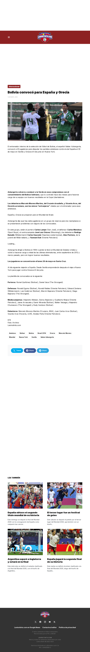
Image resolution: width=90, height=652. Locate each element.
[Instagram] (45, 622)
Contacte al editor (49, 627)
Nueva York (23, 337)
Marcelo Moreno (65, 333)
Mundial (12, 337)
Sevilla (34, 337)
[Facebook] (40, 622)
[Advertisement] (45, 15)
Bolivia (31, 333)
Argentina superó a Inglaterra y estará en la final (24, 560)
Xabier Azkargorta (47, 337)
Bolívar (22, 333)
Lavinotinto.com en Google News (27, 627)
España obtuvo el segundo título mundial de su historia (23, 514)
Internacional (14, 86)
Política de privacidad (67, 627)
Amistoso (12, 333)
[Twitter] (35, 622)
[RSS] (54, 622)
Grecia (52, 333)
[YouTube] (49, 622)
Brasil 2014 (42, 333)
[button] (9, 37)
